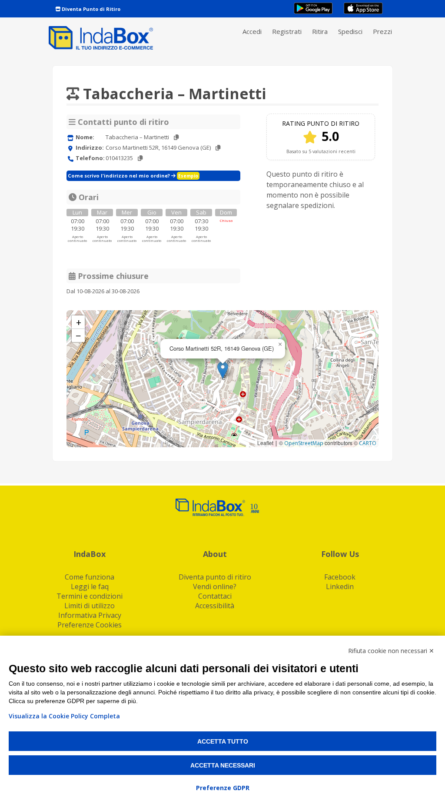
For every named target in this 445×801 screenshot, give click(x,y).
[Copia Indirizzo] (218, 148)
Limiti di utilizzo (89, 605)
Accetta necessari (222, 765)
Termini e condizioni (89, 596)
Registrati (287, 31)
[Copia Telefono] (140, 158)
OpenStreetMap (303, 443)
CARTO (367, 443)
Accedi (252, 31)
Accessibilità (214, 605)
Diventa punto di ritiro (215, 577)
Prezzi (382, 31)
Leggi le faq (90, 586)
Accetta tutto (222, 741)
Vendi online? (214, 586)
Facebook (339, 577)
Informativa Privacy (89, 615)
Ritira (320, 31)
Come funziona (89, 577)
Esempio (188, 176)
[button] (222, 370)
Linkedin (340, 586)
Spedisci (350, 31)
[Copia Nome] (176, 137)
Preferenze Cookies (89, 625)
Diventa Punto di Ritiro (90, 9)
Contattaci (215, 596)
